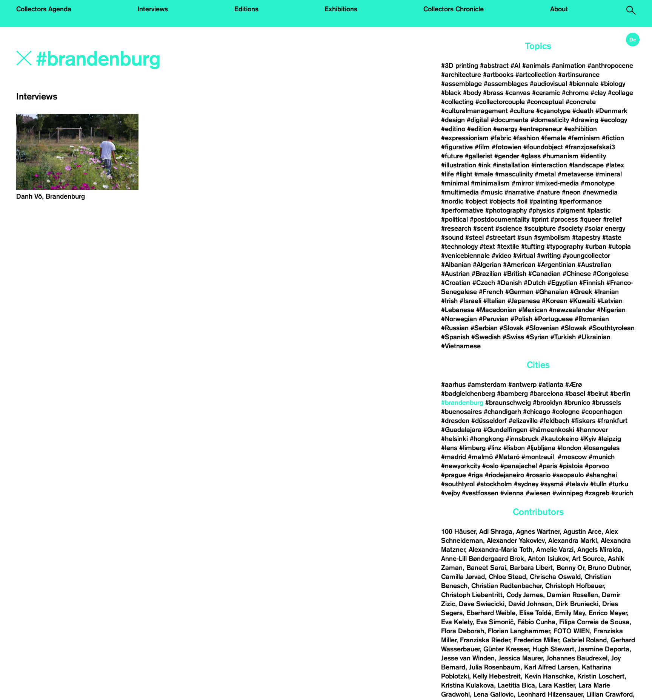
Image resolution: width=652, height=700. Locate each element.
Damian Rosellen (572, 594)
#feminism (584, 138)
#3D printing (459, 65)
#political (454, 219)
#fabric (501, 138)
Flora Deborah (462, 631)
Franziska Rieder (485, 640)
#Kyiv (588, 438)
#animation (569, 65)
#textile (508, 246)
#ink (484, 165)
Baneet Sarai (486, 567)
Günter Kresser (506, 649)
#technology (459, 246)
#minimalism (490, 183)
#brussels (606, 402)
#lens (449, 447)
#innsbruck (522, 438)
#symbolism (552, 237)
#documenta (510, 119)
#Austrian (455, 273)
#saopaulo (568, 475)
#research (456, 228)
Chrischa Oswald (555, 576)
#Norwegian (459, 319)
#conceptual (545, 101)
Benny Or (570, 567)
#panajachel (518, 466)
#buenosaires (461, 411)
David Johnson (530, 603)
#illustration (458, 165)
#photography (506, 210)
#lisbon (514, 447)
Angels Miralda (599, 549)
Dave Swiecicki (481, 603)
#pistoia (571, 466)
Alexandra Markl (572, 540)
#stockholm (494, 484)
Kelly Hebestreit (497, 676)
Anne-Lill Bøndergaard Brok (482, 558)
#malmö (480, 456)
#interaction (549, 165)
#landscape (586, 165)
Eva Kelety (456, 622)
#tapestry (586, 237)
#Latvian (610, 300)
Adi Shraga (495, 531)
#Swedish (486, 337)
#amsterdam (486, 384)
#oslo (490, 466)
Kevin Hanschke (549, 676)
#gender (506, 156)
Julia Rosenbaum (494, 667)
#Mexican (532, 309)
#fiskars (583, 420)
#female (553, 138)
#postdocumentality (499, 219)
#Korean (554, 300)
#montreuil (538, 456)
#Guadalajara (461, 429)
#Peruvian (494, 319)
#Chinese (577, 273)
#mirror (523, 183)
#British (514, 273)
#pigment (571, 210)
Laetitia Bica (516, 685)
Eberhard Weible (490, 613)
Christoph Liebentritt (472, 594)
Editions (246, 9)
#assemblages (506, 83)
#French (491, 291)
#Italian (494, 300)
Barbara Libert (531, 567)
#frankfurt (612, 420)
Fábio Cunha (536, 622)
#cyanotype (553, 110)
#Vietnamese (461, 346)
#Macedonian (496, 309)
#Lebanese (457, 309)
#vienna (512, 493)
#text (487, 246)
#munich (602, 456)
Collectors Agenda (43, 9)
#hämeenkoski (551, 429)
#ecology (613, 119)
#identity (593, 156)
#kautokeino (559, 438)
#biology (612, 83)
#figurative (457, 147)
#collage (620, 92)
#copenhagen (602, 411)
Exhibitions (340, 9)
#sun (524, 237)
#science (508, 228)
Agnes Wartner (538, 531)
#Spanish (455, 337)
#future (452, 156)
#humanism (560, 156)
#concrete (581, 101)
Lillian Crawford (609, 694)
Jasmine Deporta (603, 649)
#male (483, 174)
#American (519, 264)
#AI (515, 65)
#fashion (526, 138)
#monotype (598, 183)
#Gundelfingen (505, 429)
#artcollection (535, 74)
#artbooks (498, 74)
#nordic (452, 201)
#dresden (455, 420)
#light (464, 174)
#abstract (494, 65)
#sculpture (540, 228)
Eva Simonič (495, 622)
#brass (493, 92)
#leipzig (609, 438)
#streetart (500, 237)
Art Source (588, 558)
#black (451, 92)
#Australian (594, 264)
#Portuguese (553, 319)
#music (492, 192)
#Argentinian (556, 264)
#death (583, 110)
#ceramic (546, 92)
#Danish (509, 282)
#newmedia (600, 192)
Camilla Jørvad (463, 576)
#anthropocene (610, 65)
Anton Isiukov (548, 558)
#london (569, 447)
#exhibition (580, 129)
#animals (536, 65)
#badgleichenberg (468, 393)
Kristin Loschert (600, 676)
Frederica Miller (536, 640)
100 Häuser (458, 531)
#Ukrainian (594, 337)
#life (447, 174)
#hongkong (487, 438)
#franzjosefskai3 (590, 147)
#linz (494, 447)
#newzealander (572, 309)
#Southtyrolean (612, 328)
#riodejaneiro (504, 475)
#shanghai (601, 475)
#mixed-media (557, 183)
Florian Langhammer (519, 631)
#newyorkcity (460, 466)
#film (482, 147)
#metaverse (576, 174)
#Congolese (611, 273)
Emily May (570, 613)
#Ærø (573, 384)
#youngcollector (586, 255)
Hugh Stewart (553, 649)
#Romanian (592, 319)
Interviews (152, 9)
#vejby (450, 493)
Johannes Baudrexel (576, 658)
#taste (611, 237)
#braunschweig (508, 402)
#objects (502, 201)
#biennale (583, 83)
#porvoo (597, 466)
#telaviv (577, 484)
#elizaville (523, 420)
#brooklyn (547, 402)
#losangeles (601, 447)
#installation (511, 165)
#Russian (455, 328)
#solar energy (604, 228)
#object (476, 201)
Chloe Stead (507, 576)
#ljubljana (541, 447)
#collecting (457, 101)
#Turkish (563, 337)
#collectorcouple (500, 101)
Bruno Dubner (608, 567)
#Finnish (591, 282)
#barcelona (546, 393)
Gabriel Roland (585, 640)
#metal (545, 174)
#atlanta (550, 384)
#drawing (584, 119)
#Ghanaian (551, 291)
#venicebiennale (465, 255)
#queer (590, 219)
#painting (543, 201)
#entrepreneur (540, 129)
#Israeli (470, 300)
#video (501, 255)
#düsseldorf (489, 420)
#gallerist (478, 156)
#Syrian (537, 337)
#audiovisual (548, 83)
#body (472, 92)
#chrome (575, 92)
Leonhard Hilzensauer (550, 694)
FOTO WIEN (572, 631)
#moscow (572, 456)
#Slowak (574, 328)
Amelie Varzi (555, 549)
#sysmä (552, 484)
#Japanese (523, 300)
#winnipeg (567, 493)
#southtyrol (458, 484)
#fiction (613, 138)
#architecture (461, 74)
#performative (462, 210)
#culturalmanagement (474, 110)
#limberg (472, 447)
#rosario (538, 475)
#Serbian (484, 328)
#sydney (526, 484)
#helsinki (454, 438)
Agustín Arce (582, 531)
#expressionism (465, 138)
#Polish (521, 319)
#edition (479, 129)
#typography (564, 246)
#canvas (517, 92)
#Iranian (606, 291)
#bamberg (512, 393)
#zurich (622, 493)
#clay (598, 92)
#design (453, 119)
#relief (612, 219)
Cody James (524, 594)
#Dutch (535, 282)
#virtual (524, 255)
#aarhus (453, 384)
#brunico (577, 402)
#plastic (598, 210)
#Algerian (487, 264)
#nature (548, 192)
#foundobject (543, 147)
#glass (531, 156)
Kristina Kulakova (467, 685)
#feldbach (554, 420)
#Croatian (456, 282)
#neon (571, 192)
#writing (549, 255)
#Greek (581, 291)
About (559, 9)
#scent (483, 228)
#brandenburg (462, 402)
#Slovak (512, 328)
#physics (542, 210)
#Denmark (611, 110)
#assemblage (461, 83)
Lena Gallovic (494, 694)
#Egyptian (562, 282)
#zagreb (597, 493)
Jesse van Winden (468, 658)
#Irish (449, 300)
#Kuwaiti (582, 300)
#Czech (483, 282)
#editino (453, 129)
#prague (453, 475)
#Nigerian (611, 309)
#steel (474, 237)
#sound (452, 237)
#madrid (453, 456)
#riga (475, 475)
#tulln (598, 484)
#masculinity (514, 174)
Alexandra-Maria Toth (500, 549)
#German (519, 291)
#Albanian (456, 264)
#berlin (620, 393)
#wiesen (538, 493)
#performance (580, 201)
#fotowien (506, 147)
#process (564, 219)
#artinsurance (579, 74)
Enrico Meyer (608, 613)
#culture (522, 110)
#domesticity (550, 119)
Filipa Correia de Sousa (594, 622)
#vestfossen (480, 493)
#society (570, 228)
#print (540, 219)
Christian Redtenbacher (506, 585)
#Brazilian (486, 273)
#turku (618, 484)
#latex (615, 165)
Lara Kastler (557, 685)
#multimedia (460, 192)
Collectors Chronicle (453, 9)
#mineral (608, 174)
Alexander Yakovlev (515, 540)
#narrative (519, 192)
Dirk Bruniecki (577, 603)
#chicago (536, 411)
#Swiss (513, 337)
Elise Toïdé (535, 613)
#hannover (592, 429)
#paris (548, 466)
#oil (522, 201)
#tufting (532, 246)
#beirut (597, 393)
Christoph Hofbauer (574, 585)
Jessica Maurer (520, 658)
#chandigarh (502, 411)
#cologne (566, 411)
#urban (595, 246)
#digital (478, 119)
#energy (505, 129)
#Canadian (544, 273)
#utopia (619, 246)
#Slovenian (542, 328)
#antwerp (522, 384)
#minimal (455, 183)
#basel (575, 393)
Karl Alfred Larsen (551, 667)
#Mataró (507, 456)
